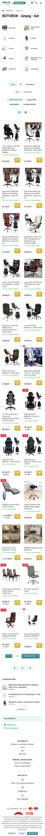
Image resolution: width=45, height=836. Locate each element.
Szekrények (35, 69)
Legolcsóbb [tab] (31, 100)
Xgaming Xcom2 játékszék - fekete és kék (11, 461)
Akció (18, 92)
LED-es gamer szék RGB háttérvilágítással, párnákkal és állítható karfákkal (10, 149)
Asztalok (12, 38)
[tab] (19, 112)
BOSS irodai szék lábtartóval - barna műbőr (10, 372)
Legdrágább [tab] (14, 104)
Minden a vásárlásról (23, 760)
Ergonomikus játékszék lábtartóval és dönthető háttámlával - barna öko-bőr (10, 194)
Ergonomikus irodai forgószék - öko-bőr (9, 549)
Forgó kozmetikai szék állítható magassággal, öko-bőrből (32, 507)
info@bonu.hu (11, 725)
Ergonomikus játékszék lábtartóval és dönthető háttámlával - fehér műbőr (33, 148)
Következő (21, 709)
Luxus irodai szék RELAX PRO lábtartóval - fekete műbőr (11, 284)
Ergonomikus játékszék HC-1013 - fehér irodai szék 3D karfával (32, 373)
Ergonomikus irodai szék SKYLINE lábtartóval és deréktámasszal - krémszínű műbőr (32, 240)
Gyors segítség (12, 728)
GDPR (22, 747)
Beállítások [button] (12, 833)
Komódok (34, 48)
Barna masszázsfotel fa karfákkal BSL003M (10, 635)
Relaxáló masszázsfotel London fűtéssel (10, 506)
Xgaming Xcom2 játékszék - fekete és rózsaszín (31, 416)
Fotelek (33, 38)
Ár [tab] (21, 84)
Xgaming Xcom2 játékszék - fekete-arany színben (32, 462)
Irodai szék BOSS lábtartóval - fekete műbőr (33, 327)
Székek (11, 58)
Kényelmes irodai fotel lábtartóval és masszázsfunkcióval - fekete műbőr (10, 329)
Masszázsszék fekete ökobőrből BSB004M (32, 635)
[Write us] (22, 795)
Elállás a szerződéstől (22, 766)
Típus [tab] (13, 84)
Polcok (11, 48)
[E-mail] (22, 787)
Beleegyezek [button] (32, 833)
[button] (17, 160)
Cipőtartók (12, 69)
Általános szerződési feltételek (22, 744)
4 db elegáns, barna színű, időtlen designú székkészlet (11, 591)
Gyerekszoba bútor (35, 28)
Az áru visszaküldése (22, 763)
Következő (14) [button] (29, 656)
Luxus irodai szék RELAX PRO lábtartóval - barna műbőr (33, 284)
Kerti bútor (12, 28)
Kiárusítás (28, 92)
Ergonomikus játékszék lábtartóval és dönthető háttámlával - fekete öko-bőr (33, 194)
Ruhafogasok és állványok (36, 58)
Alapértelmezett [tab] (15, 100)
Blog (22, 751)
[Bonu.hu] (14, 3)
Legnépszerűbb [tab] (29, 104)
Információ (22, 741)
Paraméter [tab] (30, 84)
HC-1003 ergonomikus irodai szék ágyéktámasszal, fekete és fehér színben (10, 417)
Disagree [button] (22, 833)
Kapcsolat (22, 754)
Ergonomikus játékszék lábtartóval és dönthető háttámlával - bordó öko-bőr (10, 240)
